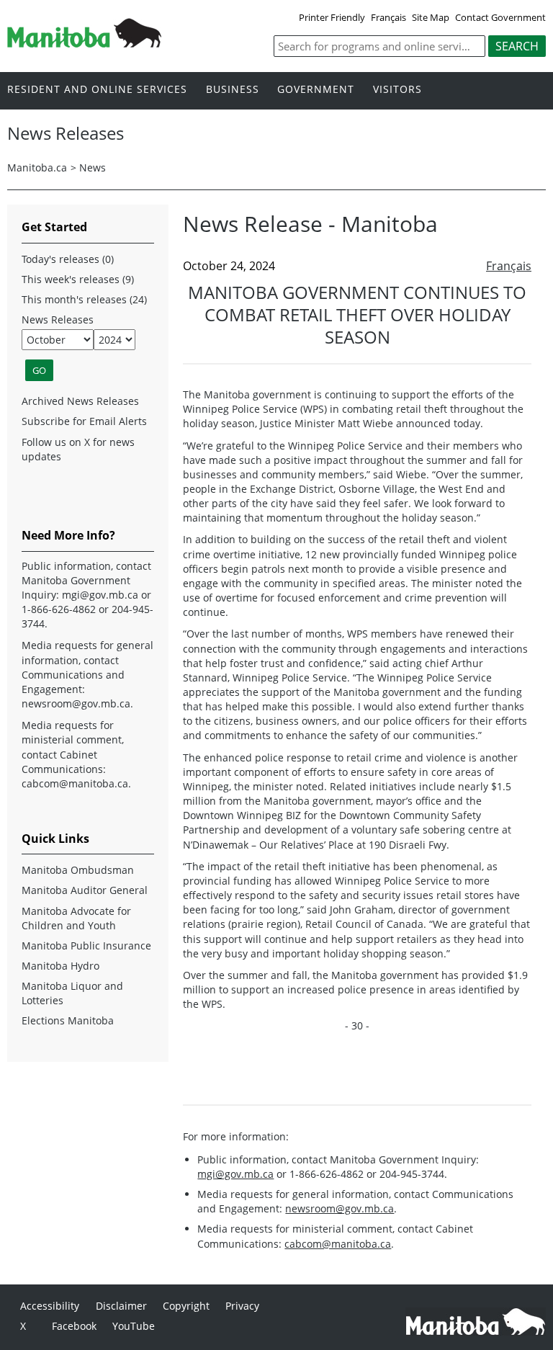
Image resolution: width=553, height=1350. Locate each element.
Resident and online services (97, 90)
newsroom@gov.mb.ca (339, 1208)
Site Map (430, 17)
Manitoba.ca (37, 167)
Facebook (74, 1326)
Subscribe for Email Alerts (84, 421)
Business (232, 90)
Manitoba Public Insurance (86, 945)
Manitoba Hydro (60, 966)
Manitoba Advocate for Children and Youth (76, 918)
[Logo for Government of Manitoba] (84, 43)
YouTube (133, 1326)
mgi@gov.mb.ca (235, 1174)
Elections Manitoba (68, 1020)
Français (388, 17)
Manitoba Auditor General (85, 890)
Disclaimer (121, 1306)
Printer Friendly (332, 17)
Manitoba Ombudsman (78, 870)
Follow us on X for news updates (78, 449)
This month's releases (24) (84, 299)
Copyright (186, 1306)
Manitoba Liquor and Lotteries (72, 993)
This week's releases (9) (78, 279)
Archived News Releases (80, 401)
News (92, 167)
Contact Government (500, 17)
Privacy (242, 1306)
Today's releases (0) (68, 259)
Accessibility (49, 1306)
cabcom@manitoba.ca (337, 1244)
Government (315, 90)
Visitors (397, 90)
